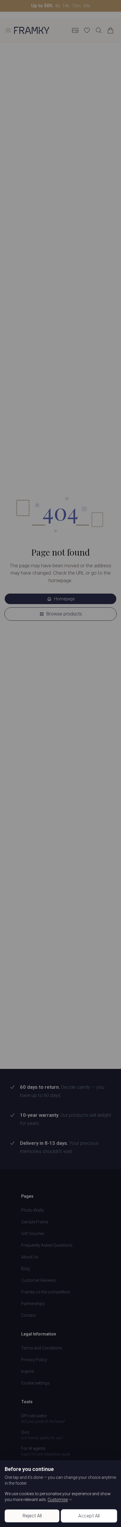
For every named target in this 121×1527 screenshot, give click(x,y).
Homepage (64, 598)
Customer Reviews (38, 1280)
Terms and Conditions (41, 1348)
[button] (60, 6)
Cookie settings (35, 1383)
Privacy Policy (34, 1359)
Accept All (89, 1516)
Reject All (32, 1516)
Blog (25, 1268)
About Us (29, 1257)
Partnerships (33, 1303)
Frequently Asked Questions (47, 1245)
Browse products (64, 614)
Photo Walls (32, 1210)
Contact (28, 1315)
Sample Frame (34, 1222)
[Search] (99, 30)
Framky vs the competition (45, 1292)
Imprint (27, 1371)
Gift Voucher (32, 1233)
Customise (58, 1499)
